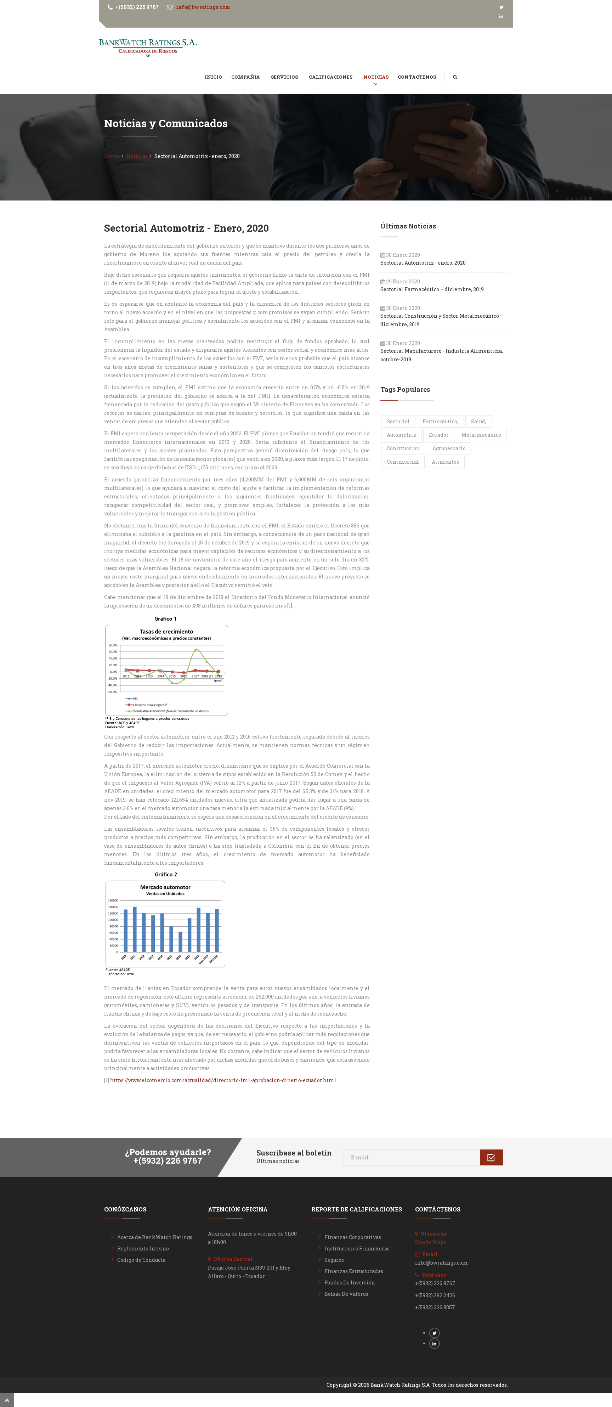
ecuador (439, 434)
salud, (478, 421)
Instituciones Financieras (357, 1248)
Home (112, 156)
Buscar (460, 69)
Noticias (376, 77)
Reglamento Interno (143, 1248)
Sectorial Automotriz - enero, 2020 (186, 227)
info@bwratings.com (203, 7)
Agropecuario (449, 448)
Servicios (285, 77)
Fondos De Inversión (349, 1282)
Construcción (403, 448)
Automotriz (401, 434)
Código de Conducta (141, 1259)
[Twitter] (501, 7)
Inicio (213, 77)
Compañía (246, 77)
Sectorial (398, 421)
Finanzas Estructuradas (353, 1271)
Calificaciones (331, 77)
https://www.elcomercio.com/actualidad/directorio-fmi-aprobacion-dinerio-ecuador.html (223, 1080)
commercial (403, 461)
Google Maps (430, 1242)
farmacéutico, (440, 421)
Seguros (334, 1259)
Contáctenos (417, 77)
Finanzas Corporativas (352, 1237)
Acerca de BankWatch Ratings (154, 1237)
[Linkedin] (501, 16)
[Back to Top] (7, 1400)
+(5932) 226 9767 (137, 7)
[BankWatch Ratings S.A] (148, 49)
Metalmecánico (481, 434)
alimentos (445, 461)
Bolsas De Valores (346, 1293)
